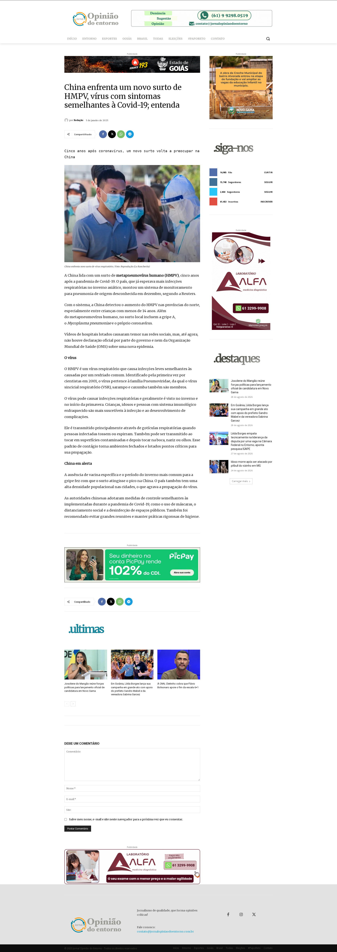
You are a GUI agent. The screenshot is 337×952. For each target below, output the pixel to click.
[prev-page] (66, 703)
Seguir (268, 182)
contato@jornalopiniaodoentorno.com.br (165, 931)
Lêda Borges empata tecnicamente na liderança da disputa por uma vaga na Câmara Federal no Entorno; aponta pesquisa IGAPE (251, 441)
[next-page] (73, 703)
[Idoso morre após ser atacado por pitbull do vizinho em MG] (218, 466)
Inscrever (267, 201)
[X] (112, 134)
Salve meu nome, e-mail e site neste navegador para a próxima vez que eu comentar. (126, 819)
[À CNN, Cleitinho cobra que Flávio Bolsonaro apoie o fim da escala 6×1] (178, 664)
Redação (78, 120)
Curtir (268, 172)
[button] (268, 38)
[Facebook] (103, 134)
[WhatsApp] (121, 134)
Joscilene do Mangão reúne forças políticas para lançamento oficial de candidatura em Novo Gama (84, 687)
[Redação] (66, 120)
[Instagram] (241, 914)
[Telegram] (130, 134)
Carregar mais (240, 481)
